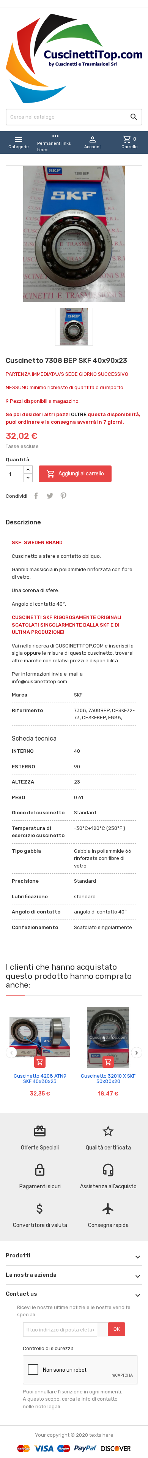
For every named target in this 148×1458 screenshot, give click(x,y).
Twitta (49, 495)
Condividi (36, 495)
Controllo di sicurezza (48, 1348)
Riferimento (27, 710)
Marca (19, 695)
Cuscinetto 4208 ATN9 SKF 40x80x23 (40, 1078)
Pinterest (63, 495)
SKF (78, 695)
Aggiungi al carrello (75, 473)
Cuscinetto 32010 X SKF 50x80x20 (108, 1078)
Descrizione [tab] (23, 522)
